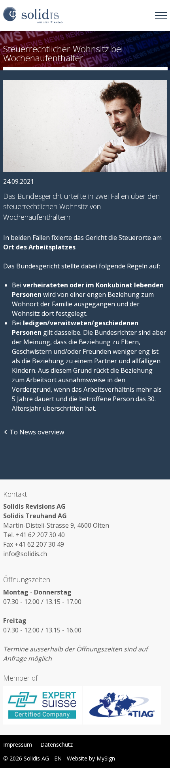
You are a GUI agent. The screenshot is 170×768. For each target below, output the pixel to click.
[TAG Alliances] (121, 705)
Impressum (17, 744)
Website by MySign (91, 758)
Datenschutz (56, 744)
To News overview (36, 432)
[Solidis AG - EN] (32, 15)
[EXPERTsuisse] (42, 705)
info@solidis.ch (25, 553)
